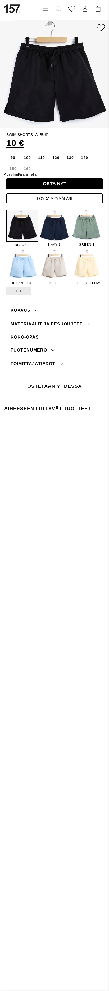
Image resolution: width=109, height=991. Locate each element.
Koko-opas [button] (25, 337)
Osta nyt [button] (54, 183)
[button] (45, 8)
